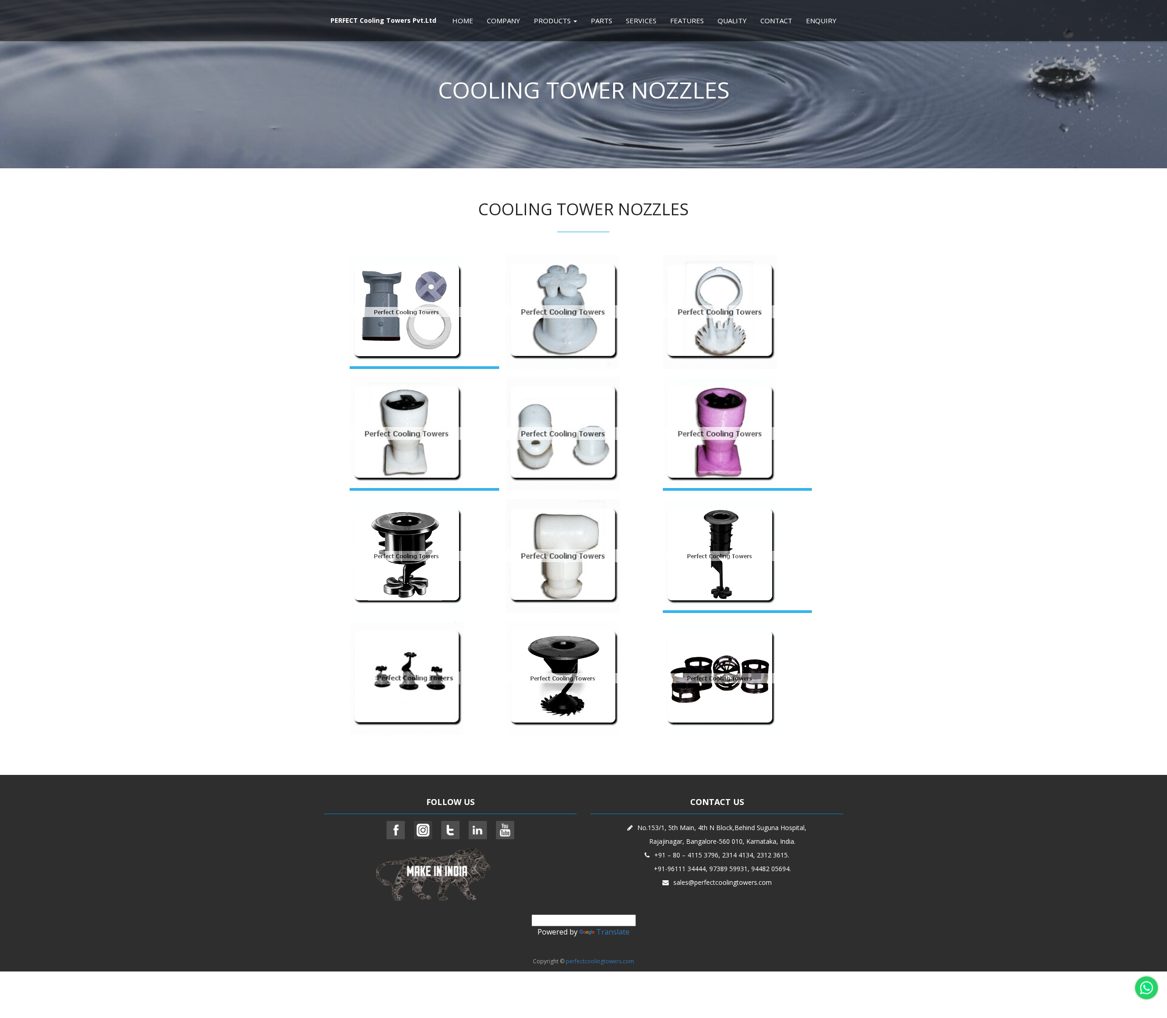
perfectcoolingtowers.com (600, 961)
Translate (613, 932)
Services (641, 20)
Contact (776, 20)
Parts (601, 20)
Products (553, 20)
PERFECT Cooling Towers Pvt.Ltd (383, 20)
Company (503, 20)
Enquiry (821, 20)
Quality (732, 20)
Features (687, 20)
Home (462, 20)
